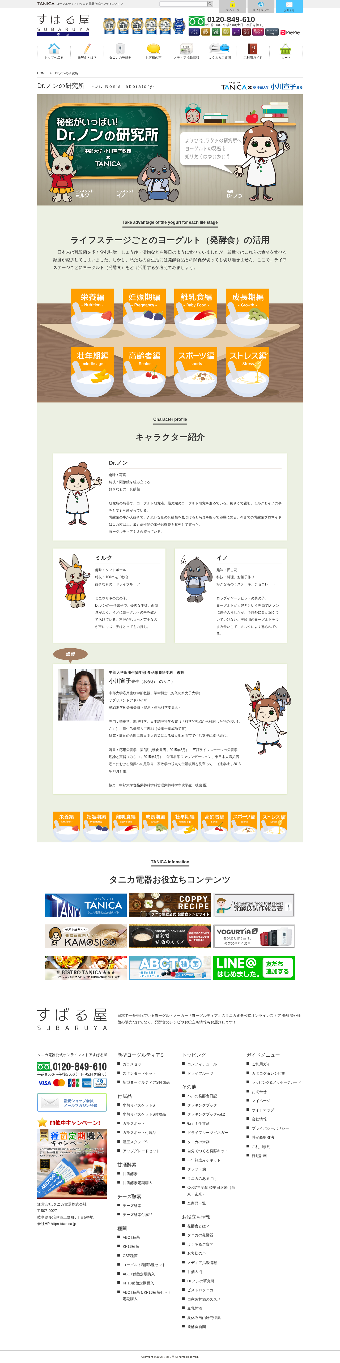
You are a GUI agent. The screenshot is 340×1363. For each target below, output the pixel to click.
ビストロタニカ (200, 1290)
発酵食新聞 (196, 1327)
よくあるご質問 (200, 1244)
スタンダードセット (139, 1073)
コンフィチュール (202, 1064)
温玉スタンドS (135, 1142)
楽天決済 (246, 32)
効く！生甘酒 (198, 1123)
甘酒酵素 (130, 1174)
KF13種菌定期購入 (138, 1283)
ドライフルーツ (200, 1073)
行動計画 (259, 1156)
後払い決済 (258, 32)
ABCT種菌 (131, 1237)
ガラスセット (134, 1064)
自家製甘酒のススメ (204, 1299)
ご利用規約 (261, 1147)
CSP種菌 (130, 1256)
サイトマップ (261, 10)
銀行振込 (206, 32)
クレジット (194, 32)
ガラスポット (134, 1123)
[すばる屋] (63, 23)
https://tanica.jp (63, 1223)
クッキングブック (202, 1105)
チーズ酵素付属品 (137, 1214)
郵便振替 (226, 32)
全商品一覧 (196, 1203)
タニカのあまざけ (202, 1178)
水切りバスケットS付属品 (144, 1114)
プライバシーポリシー (270, 1128)
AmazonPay (272, 32)
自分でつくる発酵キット (207, 1151)
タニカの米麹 (198, 1142)
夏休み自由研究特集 (204, 1317)
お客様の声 (196, 1253)
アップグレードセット (141, 1151)
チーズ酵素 (132, 1205)
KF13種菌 (131, 1246)
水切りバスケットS (139, 1105)
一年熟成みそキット (204, 1160)
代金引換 (216, 32)
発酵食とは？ (198, 1226)
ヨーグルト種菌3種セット (144, 1265)
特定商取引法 (263, 1137)
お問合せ (289, 10)
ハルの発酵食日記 (202, 1096)
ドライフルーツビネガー (207, 1132)
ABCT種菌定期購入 (139, 1274)
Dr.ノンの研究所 (200, 1281)
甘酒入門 (194, 1272)
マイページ (232, 10)
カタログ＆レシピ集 (268, 1073)
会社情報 (259, 1119)
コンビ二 (236, 32)
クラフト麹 (196, 1169)
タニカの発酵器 (200, 1235)
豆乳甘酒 (194, 1308)
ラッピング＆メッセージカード (276, 1082)
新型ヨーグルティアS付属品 (146, 1082)
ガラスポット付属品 (139, 1132)
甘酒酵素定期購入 (137, 1183)
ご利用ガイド (263, 1064)
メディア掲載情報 (202, 1263)
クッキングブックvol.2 (206, 1114)
